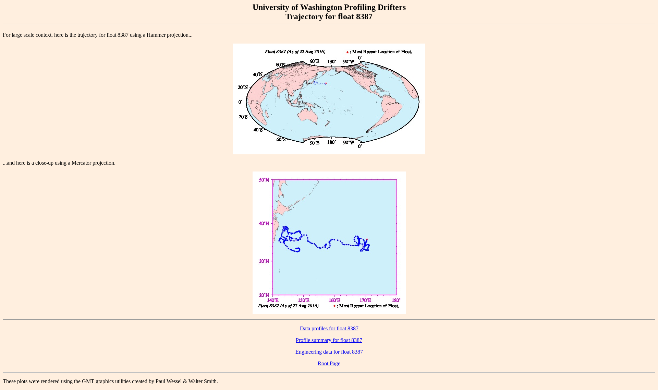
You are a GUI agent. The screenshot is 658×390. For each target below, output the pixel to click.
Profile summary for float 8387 (329, 340)
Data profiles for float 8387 (329, 328)
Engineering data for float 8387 (329, 352)
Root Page (329, 363)
